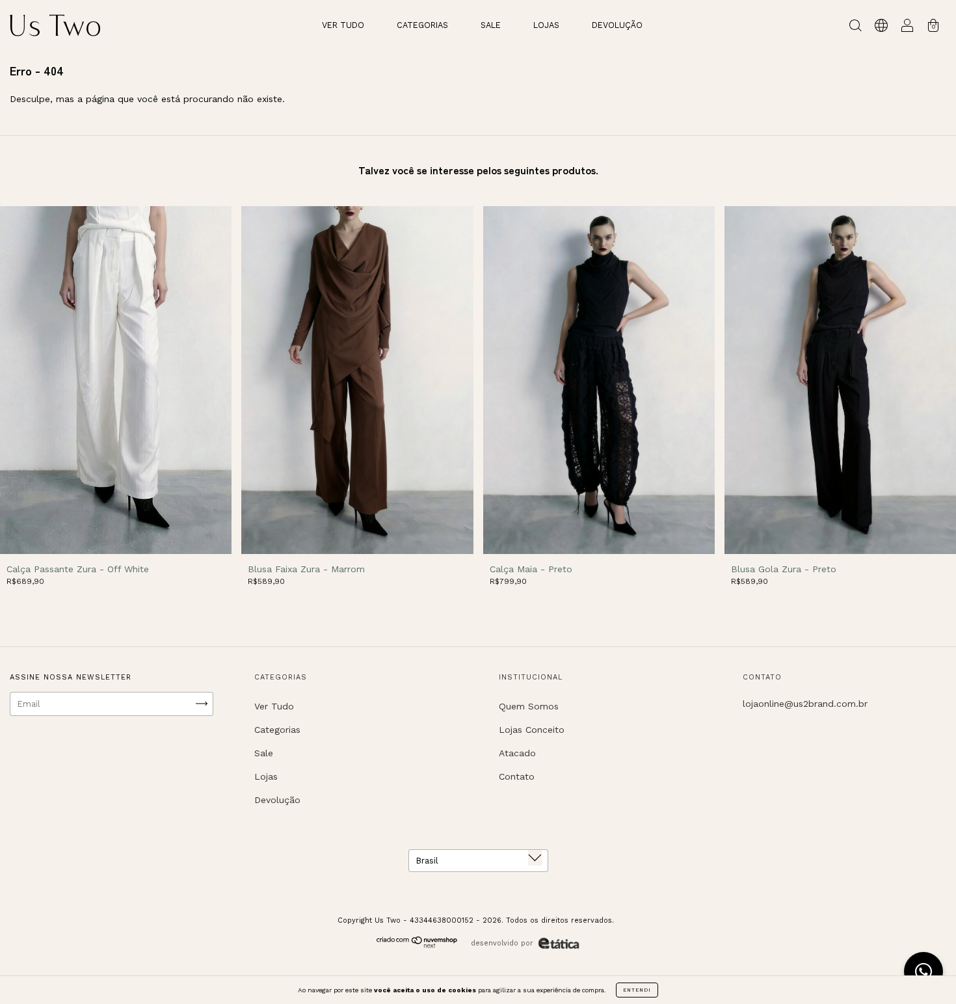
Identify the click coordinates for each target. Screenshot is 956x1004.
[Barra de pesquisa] (855, 27)
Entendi (637, 990)
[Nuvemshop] (417, 945)
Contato (517, 776)
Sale (491, 25)
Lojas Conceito (531, 729)
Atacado (517, 753)
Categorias (422, 25)
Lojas (546, 25)
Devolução (617, 25)
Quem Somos (529, 706)
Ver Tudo (343, 25)
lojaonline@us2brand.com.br (805, 703)
